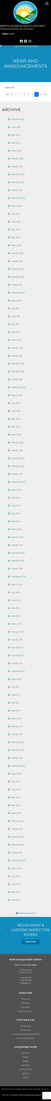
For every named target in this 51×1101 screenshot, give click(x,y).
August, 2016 (16, 774)
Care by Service (25, 1030)
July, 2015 (15, 876)
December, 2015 (18, 837)
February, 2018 (17, 632)
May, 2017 (15, 703)
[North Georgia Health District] (25, 12)
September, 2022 (18, 198)
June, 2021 (15, 316)
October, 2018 (17, 569)
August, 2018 (16, 584)
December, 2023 (18, 119)
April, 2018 (15, 616)
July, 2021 (15, 308)
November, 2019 (17, 466)
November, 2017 (17, 655)
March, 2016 (16, 813)
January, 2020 (17, 450)
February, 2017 (17, 726)
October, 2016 (17, 758)
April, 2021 (15, 332)
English (5, 34)
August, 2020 (16, 395)
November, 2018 (17, 561)
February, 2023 (17, 158)
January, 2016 (17, 829)
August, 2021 (16, 300)
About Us (25, 1073)
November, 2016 (17, 750)
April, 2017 (15, 711)
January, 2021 (17, 356)
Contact (25, 1077)
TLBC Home (26, 1053)
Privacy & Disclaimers (25, 1011)
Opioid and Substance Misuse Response (25, 1034)
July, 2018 (15, 592)
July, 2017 (15, 687)
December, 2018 (18, 553)
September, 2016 (18, 766)
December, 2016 (18, 742)
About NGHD (25, 1007)
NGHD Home (25, 999)
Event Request (25, 1065)
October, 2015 (17, 852)
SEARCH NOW (25, 942)
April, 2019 (15, 521)
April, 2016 (15, 805)
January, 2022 (17, 261)
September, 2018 (18, 576)
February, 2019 (17, 537)
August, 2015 (16, 868)
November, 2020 (17, 371)
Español (11, 34)
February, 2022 (17, 253)
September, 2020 (18, 387)
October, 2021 (17, 285)
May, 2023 (15, 135)
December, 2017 (18, 647)
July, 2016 (15, 781)
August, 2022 (16, 206)
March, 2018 (16, 624)
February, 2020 (17, 442)
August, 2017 (16, 679)
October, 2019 (17, 474)
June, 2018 (15, 600)
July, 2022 (15, 214)
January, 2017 (17, 734)
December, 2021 (18, 269)
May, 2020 (15, 419)
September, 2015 (18, 860)
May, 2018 (15, 608)
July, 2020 (15, 403)
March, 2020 (16, 434)
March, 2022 (16, 245)
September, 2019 (18, 482)
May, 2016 (15, 797)
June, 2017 (15, 695)
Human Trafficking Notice (25, 1038)
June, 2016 (15, 789)
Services (25, 1057)
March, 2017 (16, 718)
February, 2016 (17, 821)
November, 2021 (17, 277)
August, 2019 (16, 490)
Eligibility (26, 1061)
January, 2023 (17, 166)
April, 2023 (15, 143)
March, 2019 (16, 529)
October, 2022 (17, 190)
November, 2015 (17, 845)
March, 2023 (16, 151)
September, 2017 (18, 671)
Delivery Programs (25, 1069)
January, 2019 (17, 545)
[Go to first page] (7, 94)
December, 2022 (18, 174)
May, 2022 (15, 229)
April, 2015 (15, 900)
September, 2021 (18, 293)
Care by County (25, 1026)
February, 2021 (17, 348)
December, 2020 (18, 364)
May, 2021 (15, 324)
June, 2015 (15, 884)
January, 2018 (17, 640)
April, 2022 (15, 237)
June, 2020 (15, 411)
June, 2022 (15, 222)
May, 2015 (15, 892)
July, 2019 (15, 498)
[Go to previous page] (12, 94)
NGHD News (26, 1003)
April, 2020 (15, 427)
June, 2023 (15, 127)
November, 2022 (17, 182)
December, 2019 (18, 458)
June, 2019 (15, 505)
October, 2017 (17, 663)
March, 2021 (16, 340)
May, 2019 (15, 513)
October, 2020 (17, 379)
